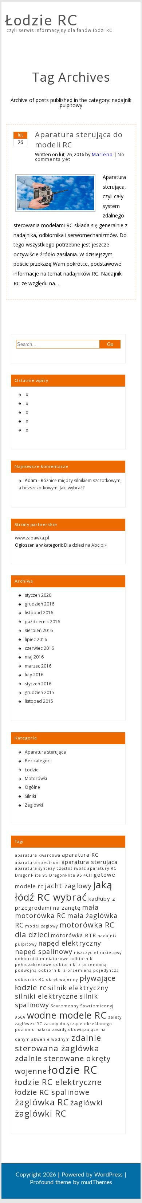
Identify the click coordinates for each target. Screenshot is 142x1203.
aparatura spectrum (37, 862)
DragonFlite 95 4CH (70, 875)
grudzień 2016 (39, 604)
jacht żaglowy (68, 885)
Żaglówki (34, 805)
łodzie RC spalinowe (52, 1092)
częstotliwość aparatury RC (86, 868)
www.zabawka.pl (32, 538)
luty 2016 (34, 675)
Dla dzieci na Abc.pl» (85, 545)
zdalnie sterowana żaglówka (58, 1042)
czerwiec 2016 (39, 648)
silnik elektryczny (78, 987)
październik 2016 (42, 622)
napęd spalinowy (43, 951)
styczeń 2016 (38, 684)
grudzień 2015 (39, 692)
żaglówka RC (42, 1102)
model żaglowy (41, 926)
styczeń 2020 (38, 595)
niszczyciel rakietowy (98, 952)
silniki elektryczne (46, 996)
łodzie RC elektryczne (58, 1081)
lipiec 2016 (36, 639)
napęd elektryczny (69, 943)
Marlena (102, 154)
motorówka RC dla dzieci (65, 929)
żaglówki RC (40, 1113)
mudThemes (96, 1181)
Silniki (30, 796)
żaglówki (86, 1102)
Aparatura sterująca (45, 752)
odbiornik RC (29, 979)
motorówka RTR (73, 935)
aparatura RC (80, 854)
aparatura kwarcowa (37, 855)
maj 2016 (34, 657)
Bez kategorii (38, 761)
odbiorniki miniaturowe (42, 958)
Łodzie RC (41, 20)
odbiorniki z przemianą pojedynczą (78, 970)
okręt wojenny (62, 979)
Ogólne (32, 787)
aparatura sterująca (90, 861)
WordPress (108, 1174)
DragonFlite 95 (31, 875)
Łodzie (32, 770)
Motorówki (36, 778)
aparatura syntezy (35, 868)
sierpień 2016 (39, 630)
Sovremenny (65, 1005)
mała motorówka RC (57, 911)
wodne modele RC (67, 1015)
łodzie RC (73, 1070)
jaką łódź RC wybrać (64, 891)
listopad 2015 (39, 701)
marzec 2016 (38, 666)
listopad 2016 (39, 612)
